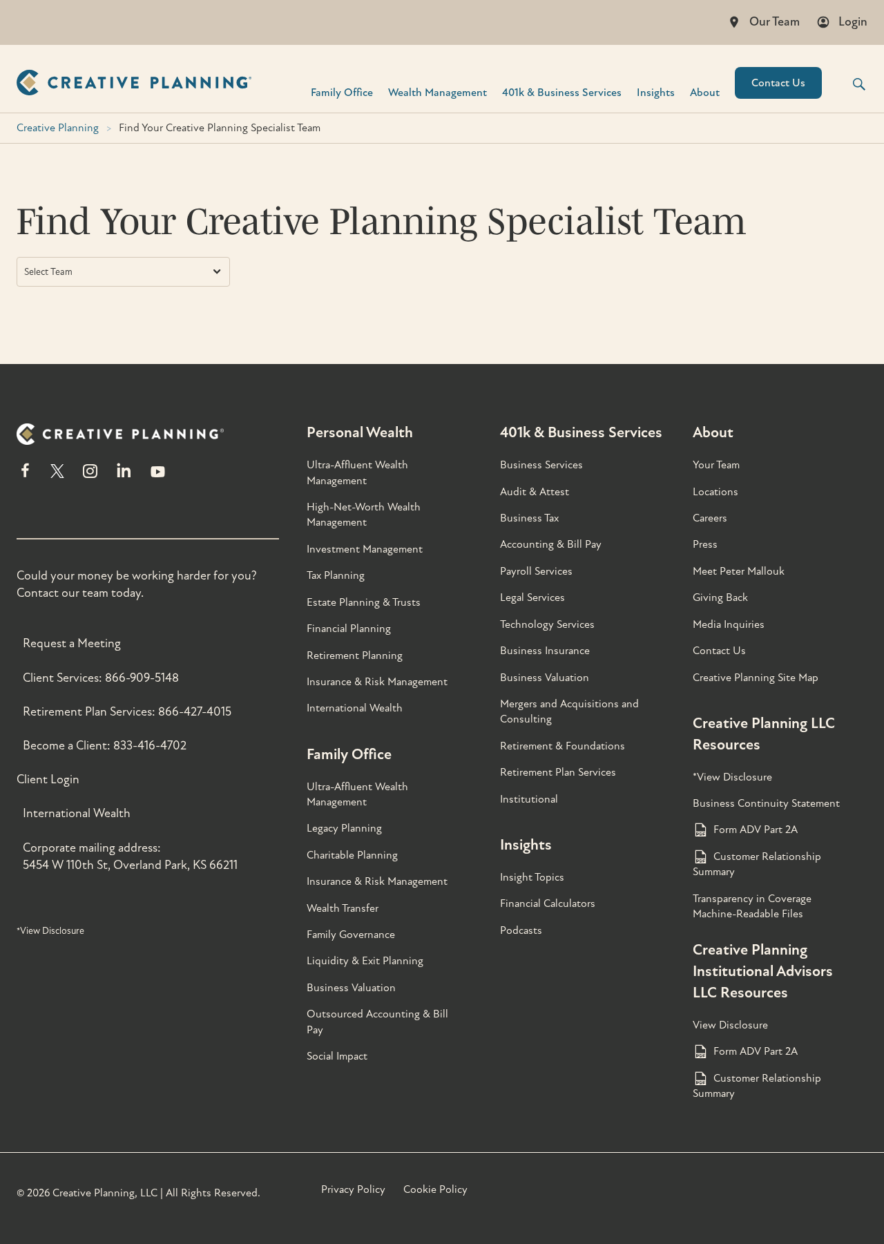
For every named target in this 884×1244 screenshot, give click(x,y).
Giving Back (720, 597)
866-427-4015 (194, 712)
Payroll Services (536, 571)
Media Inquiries (729, 624)
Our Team (774, 22)
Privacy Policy (353, 1189)
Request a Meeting (72, 643)
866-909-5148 (142, 678)
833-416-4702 (149, 745)
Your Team (716, 465)
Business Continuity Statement (766, 803)
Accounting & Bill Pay (551, 544)
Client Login (48, 779)
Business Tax (529, 518)
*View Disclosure (50, 931)
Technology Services (547, 624)
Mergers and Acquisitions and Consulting (569, 711)
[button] (850, 84)
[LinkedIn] (124, 476)
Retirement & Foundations (562, 746)
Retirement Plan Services (558, 772)
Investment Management (365, 549)
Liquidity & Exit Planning (365, 961)
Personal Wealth (360, 432)
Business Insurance (545, 651)
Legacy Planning (344, 828)
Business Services (541, 465)
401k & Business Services (581, 432)
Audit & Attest (534, 492)
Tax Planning (336, 575)
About (705, 92)
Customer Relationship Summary (757, 864)
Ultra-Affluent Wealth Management (357, 472)
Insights (656, 92)
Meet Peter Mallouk (739, 571)
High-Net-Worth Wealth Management (364, 514)
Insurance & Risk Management (377, 682)
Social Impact (337, 1056)
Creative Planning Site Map (755, 678)
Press (705, 544)
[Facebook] (25, 476)
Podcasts (521, 930)
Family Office (342, 92)
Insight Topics (532, 877)
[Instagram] (90, 476)
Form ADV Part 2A (755, 829)
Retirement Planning (355, 655)
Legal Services (532, 597)
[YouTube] (157, 476)
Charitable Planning (352, 855)
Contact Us (778, 83)
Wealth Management (437, 92)
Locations (715, 492)
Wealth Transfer (342, 908)
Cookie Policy (435, 1189)
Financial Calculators (547, 903)
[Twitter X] (57, 476)
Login (852, 22)
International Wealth (77, 813)
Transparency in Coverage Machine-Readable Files (752, 906)
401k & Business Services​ (562, 92)
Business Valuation (351, 988)
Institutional (529, 799)
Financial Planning (349, 628)
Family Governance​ (351, 934)
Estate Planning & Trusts (364, 602)
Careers (710, 518)
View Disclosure (730, 1025)
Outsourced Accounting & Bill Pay (377, 1021)
